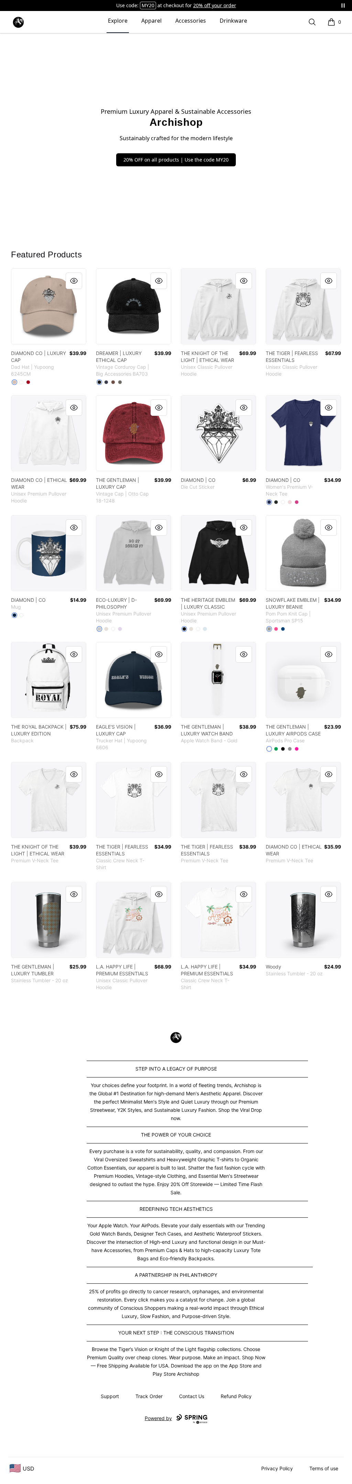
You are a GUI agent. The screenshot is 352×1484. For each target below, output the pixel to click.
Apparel (151, 20)
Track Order (149, 1396)
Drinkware (233, 20)
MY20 (148, 5)
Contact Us (191, 1396)
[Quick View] (74, 281)
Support (110, 1396)
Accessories (190, 20)
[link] (48, 306)
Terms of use (323, 1468)
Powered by (158, 1418)
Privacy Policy (277, 1468)
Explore (118, 20)
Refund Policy (236, 1396)
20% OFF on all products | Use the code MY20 (176, 159)
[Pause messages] (343, 5)
